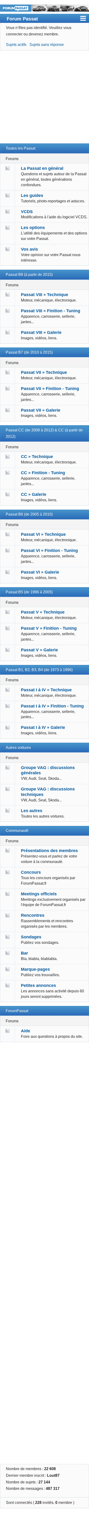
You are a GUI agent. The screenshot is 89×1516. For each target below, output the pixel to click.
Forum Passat (22, 18)
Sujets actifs (16, 44)
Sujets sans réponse (46, 44)
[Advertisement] (44, 98)
